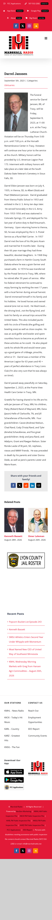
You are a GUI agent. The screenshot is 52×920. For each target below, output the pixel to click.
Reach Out (33, 710)
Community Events (37, 735)
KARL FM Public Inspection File (18, 820)
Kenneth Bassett (13, 517)
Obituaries (9, 85)
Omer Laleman (37, 517)
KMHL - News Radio (14, 710)
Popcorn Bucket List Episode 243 (25, 621)
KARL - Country (11, 728)
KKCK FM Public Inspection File (32, 816)
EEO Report (33, 728)
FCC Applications (13, 830)
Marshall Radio (16, 806)
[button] (6, 524)
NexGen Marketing (23, 811)
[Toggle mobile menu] (46, 38)
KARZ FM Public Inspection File (32, 825)
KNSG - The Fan (12, 747)
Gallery (14, 523)
